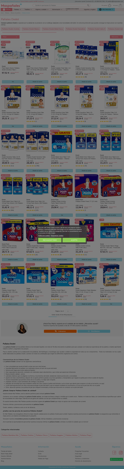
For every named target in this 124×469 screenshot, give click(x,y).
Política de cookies (44, 235)
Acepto (74, 240)
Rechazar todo (50, 240)
